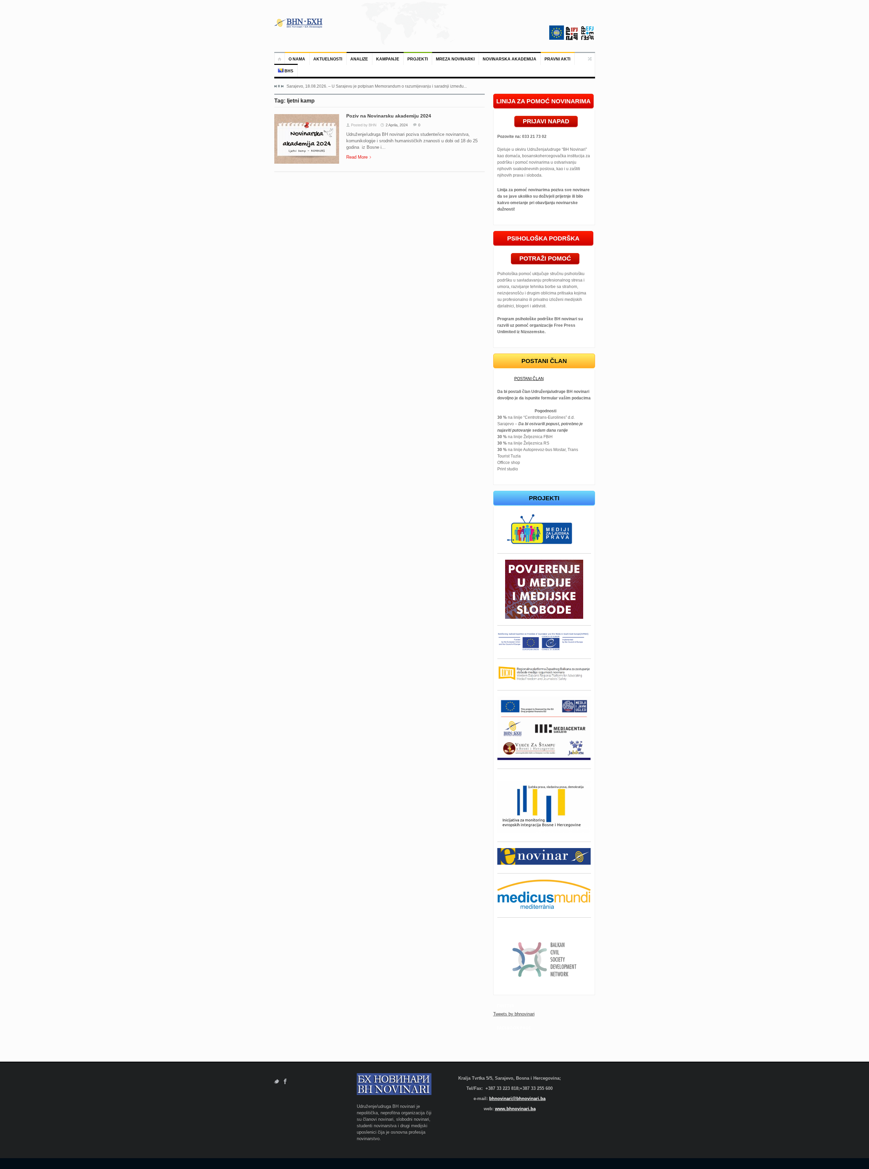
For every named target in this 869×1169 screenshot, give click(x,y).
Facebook (285, 1081)
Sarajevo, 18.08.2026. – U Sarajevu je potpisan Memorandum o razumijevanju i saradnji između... (376, 86)
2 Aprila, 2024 (397, 125)
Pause (279, 86)
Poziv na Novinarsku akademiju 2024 (388, 116)
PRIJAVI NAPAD (546, 121)
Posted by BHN (363, 125)
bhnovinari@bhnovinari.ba (517, 1098)
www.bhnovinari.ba (515, 1108)
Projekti (417, 59)
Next (282, 86)
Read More (357, 157)
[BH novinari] (299, 23)
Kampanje (387, 59)
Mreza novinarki (455, 59)
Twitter (276, 1081)
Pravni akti (557, 59)
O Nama (297, 59)
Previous (276, 86)
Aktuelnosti (327, 59)
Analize (359, 59)
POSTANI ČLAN (529, 378)
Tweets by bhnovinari (514, 1014)
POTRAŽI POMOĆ (545, 258)
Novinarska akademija (509, 59)
